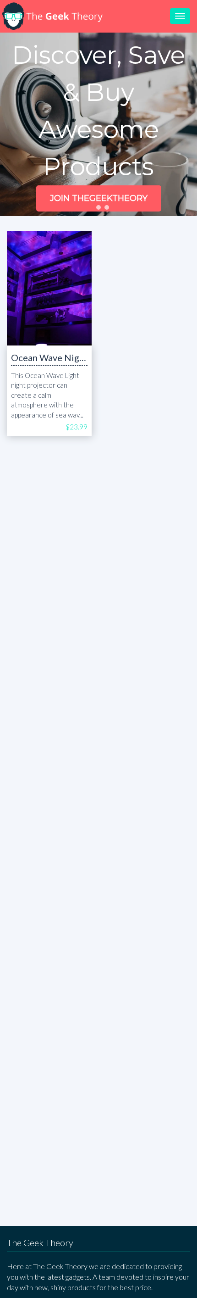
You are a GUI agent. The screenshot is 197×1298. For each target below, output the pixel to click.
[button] (90, 207)
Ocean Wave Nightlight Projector (80, 357)
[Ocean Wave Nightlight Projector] (49, 288)
